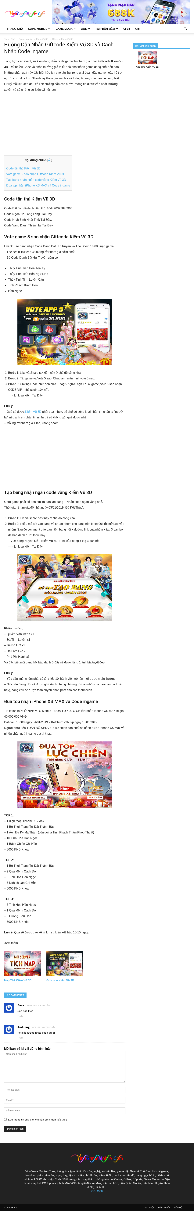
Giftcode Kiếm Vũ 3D (60, 980)
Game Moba (64, 28)
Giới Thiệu (149, 1207)
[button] (185, 29)
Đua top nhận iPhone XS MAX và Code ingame (38, 185)
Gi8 (93, 1191)
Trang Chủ (15, 28)
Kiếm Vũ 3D (42, 39)
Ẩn (49, 160)
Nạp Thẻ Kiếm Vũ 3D (17, 980)
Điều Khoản (164, 1207)
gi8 (137, 28)
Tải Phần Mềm (105, 28)
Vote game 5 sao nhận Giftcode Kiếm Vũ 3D (35, 174)
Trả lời (20, 1016)
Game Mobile (37, 28)
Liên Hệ (178, 1207)
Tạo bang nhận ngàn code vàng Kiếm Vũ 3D (36, 179)
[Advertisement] (64, 124)
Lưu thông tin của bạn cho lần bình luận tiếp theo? (38, 1119)
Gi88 (100, 1191)
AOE (84, 28)
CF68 (126, 28)
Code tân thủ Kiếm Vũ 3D (23, 168)
